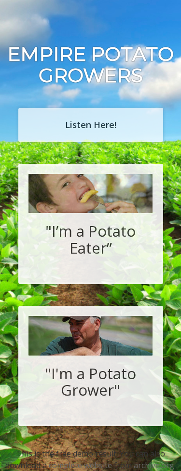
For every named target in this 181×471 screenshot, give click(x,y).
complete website (80, 465)
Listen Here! (90, 124)
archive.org (154, 465)
